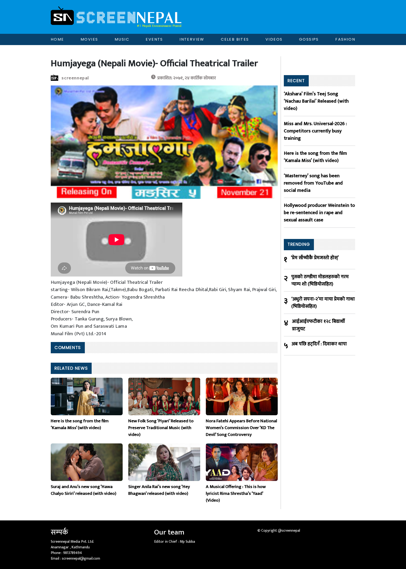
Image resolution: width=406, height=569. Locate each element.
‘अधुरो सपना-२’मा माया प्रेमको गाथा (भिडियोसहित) (323, 302)
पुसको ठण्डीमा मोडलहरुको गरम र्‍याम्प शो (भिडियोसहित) (320, 280)
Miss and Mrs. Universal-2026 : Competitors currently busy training (315, 131)
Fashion (345, 39)
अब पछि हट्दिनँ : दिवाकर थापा (319, 344)
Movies (89, 39)
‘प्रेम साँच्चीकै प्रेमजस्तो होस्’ (315, 258)
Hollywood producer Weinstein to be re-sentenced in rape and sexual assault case (319, 213)
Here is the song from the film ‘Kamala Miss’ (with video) (315, 157)
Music (122, 39)
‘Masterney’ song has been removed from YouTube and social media (313, 183)
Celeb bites (235, 39)
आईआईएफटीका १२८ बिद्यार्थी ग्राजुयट (318, 325)
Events (154, 39)
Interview (192, 39)
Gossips (309, 39)
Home (57, 39)
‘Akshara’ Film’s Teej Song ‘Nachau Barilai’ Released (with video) (316, 101)
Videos (273, 39)
